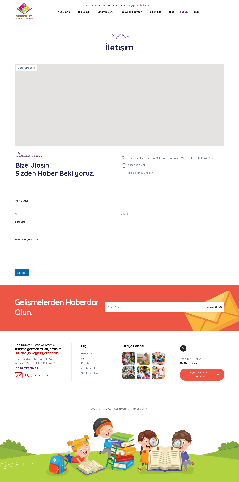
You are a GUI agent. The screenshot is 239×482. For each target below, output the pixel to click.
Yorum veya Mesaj (26, 239)
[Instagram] (183, 348)
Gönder (22, 272)
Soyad (124, 214)
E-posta (20, 221)
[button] (202, 375)
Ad (16, 214)
